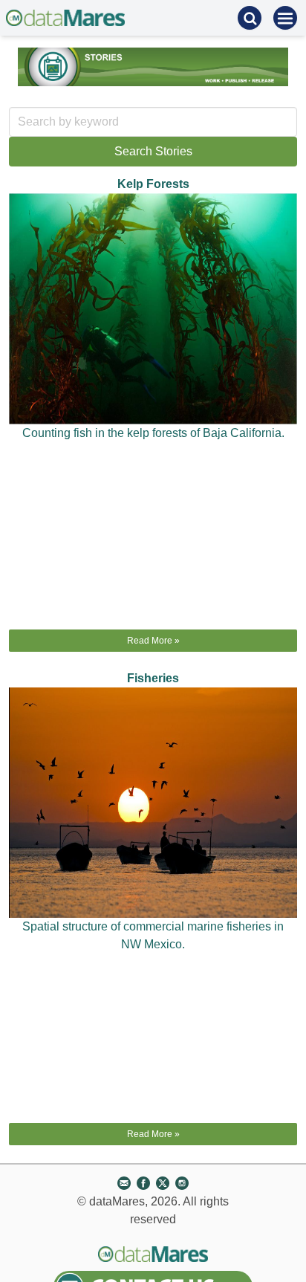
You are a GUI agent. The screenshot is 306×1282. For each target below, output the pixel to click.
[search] (249, 18)
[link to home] (65, 18)
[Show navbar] (285, 18)
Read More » (153, 640)
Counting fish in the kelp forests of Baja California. (153, 433)
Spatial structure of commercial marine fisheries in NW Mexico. (153, 935)
